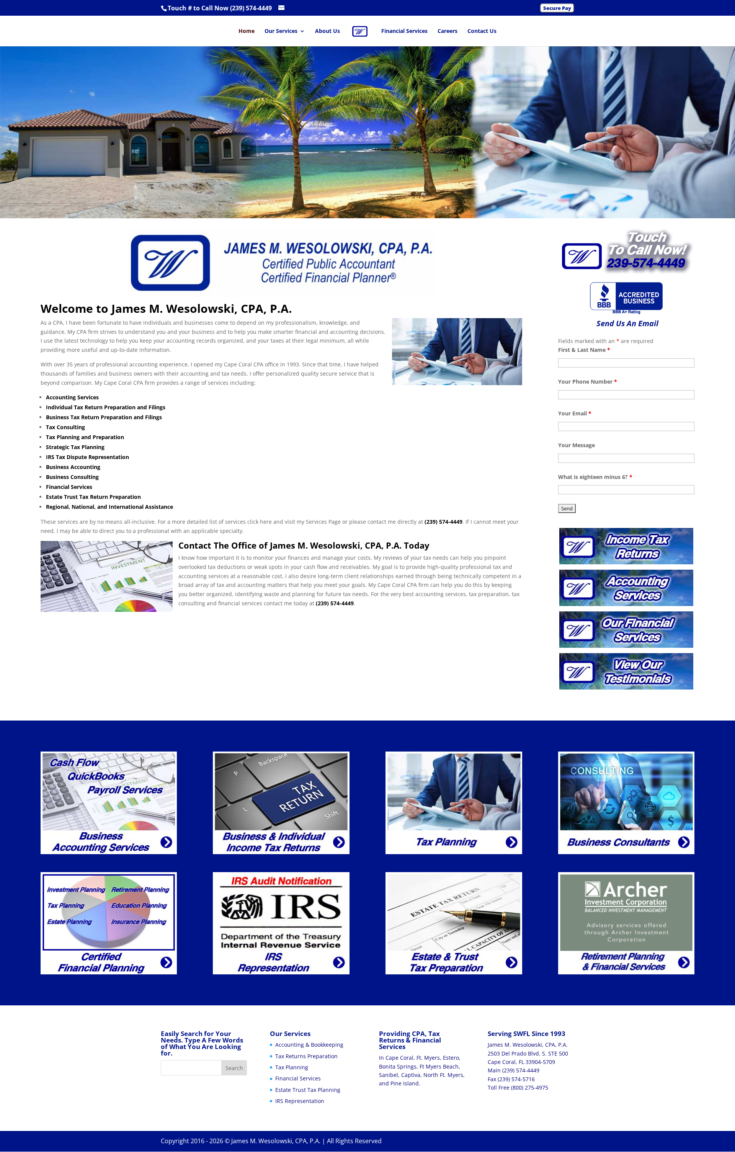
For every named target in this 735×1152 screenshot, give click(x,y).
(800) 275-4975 (529, 1087)
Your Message (576, 445)
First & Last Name (584, 349)
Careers (447, 31)
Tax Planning (291, 1067)
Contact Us (482, 31)
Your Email (574, 413)
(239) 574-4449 (520, 1070)
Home (246, 31)
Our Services (281, 31)
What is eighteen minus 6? (595, 476)
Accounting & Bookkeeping (309, 1044)
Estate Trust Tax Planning (307, 1089)
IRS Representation (299, 1101)
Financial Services (404, 31)
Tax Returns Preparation (306, 1056)
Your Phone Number (587, 381)
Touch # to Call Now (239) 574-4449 (220, 8)
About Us (327, 31)
